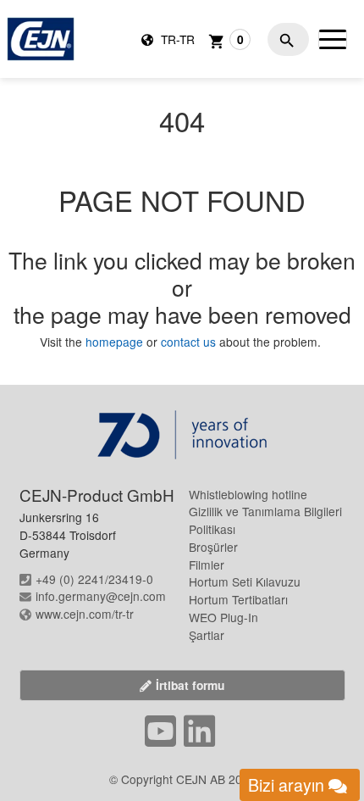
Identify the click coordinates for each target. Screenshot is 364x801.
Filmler (206, 564)
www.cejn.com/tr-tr (85, 613)
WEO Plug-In (223, 617)
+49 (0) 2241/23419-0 (94, 578)
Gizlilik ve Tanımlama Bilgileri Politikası (265, 520)
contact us (188, 341)
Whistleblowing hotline (248, 494)
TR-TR (176, 39)
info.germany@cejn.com (101, 595)
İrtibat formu (190, 684)
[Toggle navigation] (332, 39)
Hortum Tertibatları (238, 599)
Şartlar (206, 634)
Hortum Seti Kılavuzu (245, 581)
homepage (115, 341)
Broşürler (213, 546)
